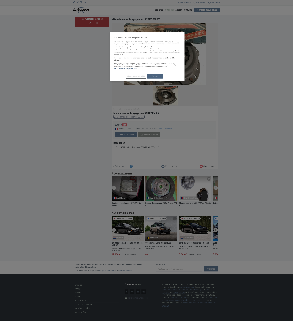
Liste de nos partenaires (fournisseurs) (125, 68)
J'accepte (155, 76)
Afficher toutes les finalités (136, 76)
